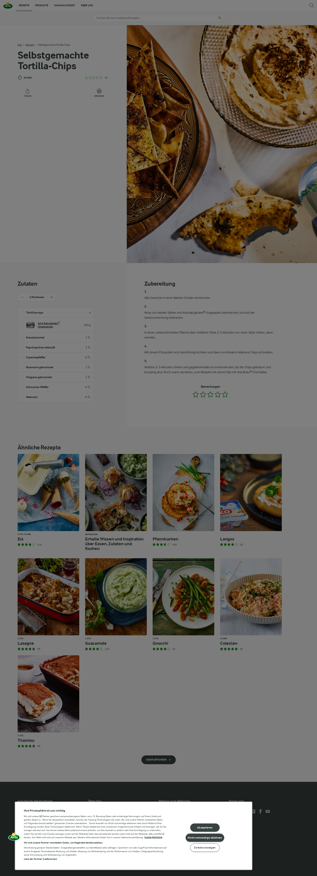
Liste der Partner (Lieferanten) (40, 859)
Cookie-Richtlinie (153, 837)
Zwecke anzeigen (205, 847)
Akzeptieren (204, 827)
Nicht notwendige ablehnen (205, 837)
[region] (133, 835)
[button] (14, 838)
